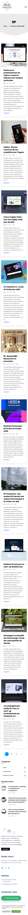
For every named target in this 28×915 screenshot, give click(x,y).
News (14, 767)
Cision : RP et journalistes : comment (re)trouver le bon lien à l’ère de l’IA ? (17, 812)
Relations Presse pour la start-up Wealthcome (14, 565)
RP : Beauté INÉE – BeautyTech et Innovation (11, 358)
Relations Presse (14, 775)
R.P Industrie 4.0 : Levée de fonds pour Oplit (14, 288)
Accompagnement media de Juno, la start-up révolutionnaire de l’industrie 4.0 (12, 711)
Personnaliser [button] (6, 911)
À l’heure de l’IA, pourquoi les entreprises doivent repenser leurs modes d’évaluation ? (17, 800)
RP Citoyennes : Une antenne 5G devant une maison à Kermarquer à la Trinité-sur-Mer (14, 498)
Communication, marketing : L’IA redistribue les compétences (17, 788)
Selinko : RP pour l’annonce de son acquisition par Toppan (14, 149)
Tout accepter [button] (16, 911)
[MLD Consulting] (7, 7)
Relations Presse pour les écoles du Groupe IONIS (13, 428)
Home (5, 26)
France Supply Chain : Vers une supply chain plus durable (13, 219)
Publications (14, 771)
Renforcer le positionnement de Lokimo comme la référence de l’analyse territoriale (13, 75)
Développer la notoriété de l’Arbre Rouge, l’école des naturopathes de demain (14, 639)
